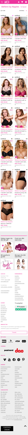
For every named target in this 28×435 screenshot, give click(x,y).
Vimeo (4, 359)
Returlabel (17, 287)
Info (1, 73)
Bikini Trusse (4, 405)
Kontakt (16, 292)
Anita (2, 387)
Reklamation (17, 288)
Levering (17, 279)
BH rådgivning (4, 308)
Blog (2, 321)
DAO (19, 350)
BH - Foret (3, 395)
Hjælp (16, 290)
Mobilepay (10, 341)
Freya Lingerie (4, 368)
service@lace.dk (4, 281)
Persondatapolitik (19, 298)
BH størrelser (4, 310)
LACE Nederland (4, 292)
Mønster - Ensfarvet (5, 401)
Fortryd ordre (18, 281)
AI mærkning (17, 294)
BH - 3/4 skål (3, 394)
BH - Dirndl (17, 410)
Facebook (14, 359)
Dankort (4, 341)
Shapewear (3, 317)
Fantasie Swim (4, 385)
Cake (16, 387)
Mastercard (24, 341)
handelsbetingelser (18, 419)
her (24, 416)
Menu (2, 2)
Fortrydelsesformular (19, 283)
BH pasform (3, 312)
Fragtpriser (17, 277)
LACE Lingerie (18, 385)
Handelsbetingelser (19, 299)
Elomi (2, 377)
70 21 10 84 (7, 279)
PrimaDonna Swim (5, 374)
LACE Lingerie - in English (6, 287)
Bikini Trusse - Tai (19, 403)
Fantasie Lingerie (19, 383)
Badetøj (2, 316)
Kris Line (3, 383)
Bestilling (17, 276)
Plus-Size (3, 397)
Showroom (3, 307)
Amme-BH (3, 410)
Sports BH (3, 406)
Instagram (18, 359)
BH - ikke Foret (4, 392)
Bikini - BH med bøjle (5, 403)
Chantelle (17, 376)
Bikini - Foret (17, 392)
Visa (17, 341)
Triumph (3, 376)
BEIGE (25, 108)
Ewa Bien (17, 372)
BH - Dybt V (17, 399)
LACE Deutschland (5, 290)
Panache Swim (18, 366)
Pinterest (23, 359)
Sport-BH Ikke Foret (19, 408)
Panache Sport (18, 374)
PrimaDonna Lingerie (5, 366)
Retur (16, 285)
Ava (1, 372)
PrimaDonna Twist (5, 381)
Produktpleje (4, 319)
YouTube (9, 359)
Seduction (3, 412)
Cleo (16, 379)
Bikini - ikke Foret (18, 395)
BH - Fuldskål (4, 399)
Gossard (17, 381)
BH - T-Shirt (3, 408)
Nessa (16, 370)
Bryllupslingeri (18, 406)
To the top (25, 426)
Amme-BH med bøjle (19, 405)
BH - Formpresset (19, 397)
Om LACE (3, 305)
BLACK (11, 108)
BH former (3, 314)
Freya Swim (3, 370)
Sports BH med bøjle (19, 401)
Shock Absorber (18, 377)
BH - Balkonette (18, 394)
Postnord (8, 350)
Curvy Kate (17, 368)
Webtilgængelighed (19, 296)
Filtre (3, 10)
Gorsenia (3, 379)
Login (19, 2)
